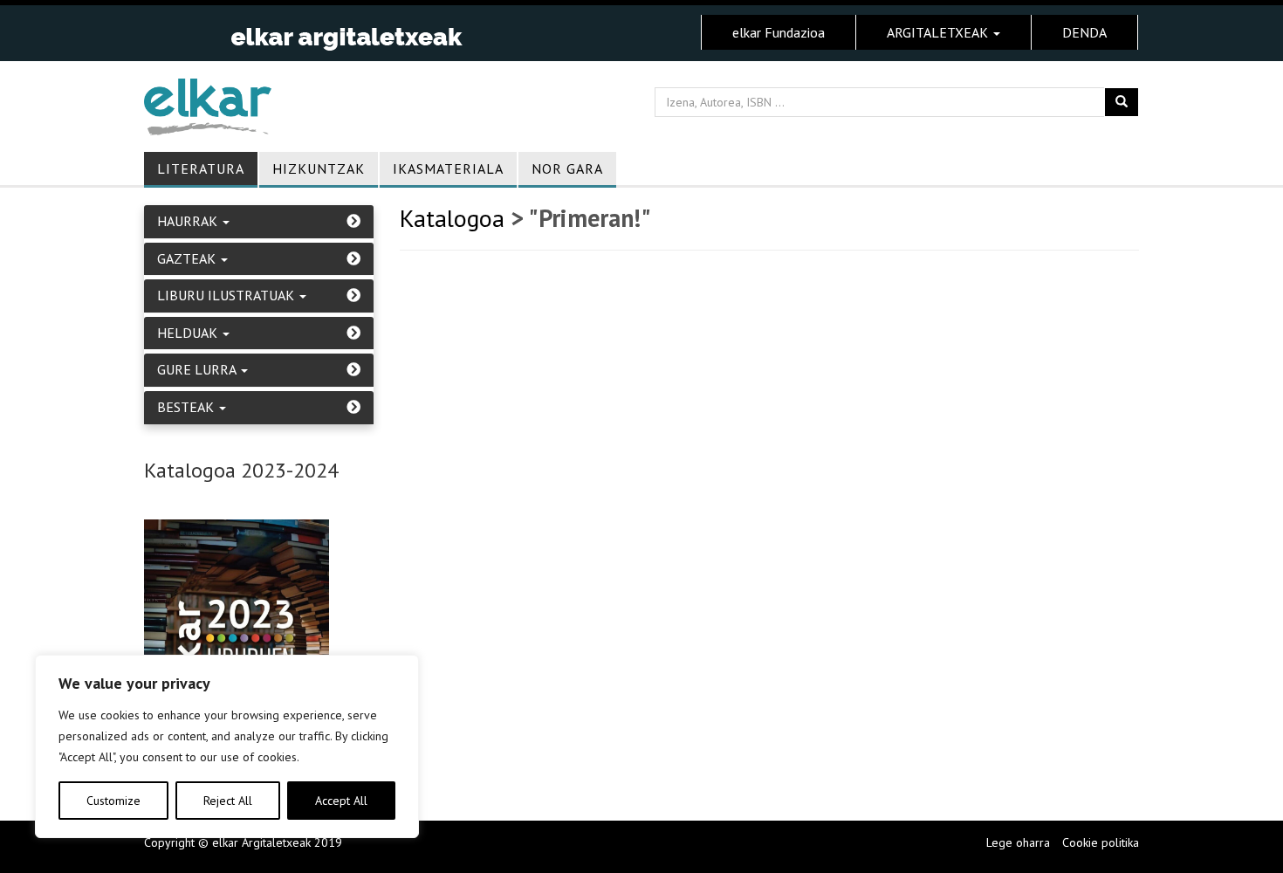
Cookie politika (1100, 842)
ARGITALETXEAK (939, 32)
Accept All (341, 800)
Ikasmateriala (448, 168)
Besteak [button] (187, 408)
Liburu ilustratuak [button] (227, 296)
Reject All (227, 800)
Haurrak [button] (189, 222)
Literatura (200, 168)
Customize (113, 800)
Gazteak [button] (188, 259)
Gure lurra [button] (198, 370)
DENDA (1084, 32)
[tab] (259, 221)
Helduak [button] (189, 333)
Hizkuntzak (318, 168)
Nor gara (567, 168)
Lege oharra (1018, 842)
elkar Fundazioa (778, 32)
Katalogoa (452, 218)
